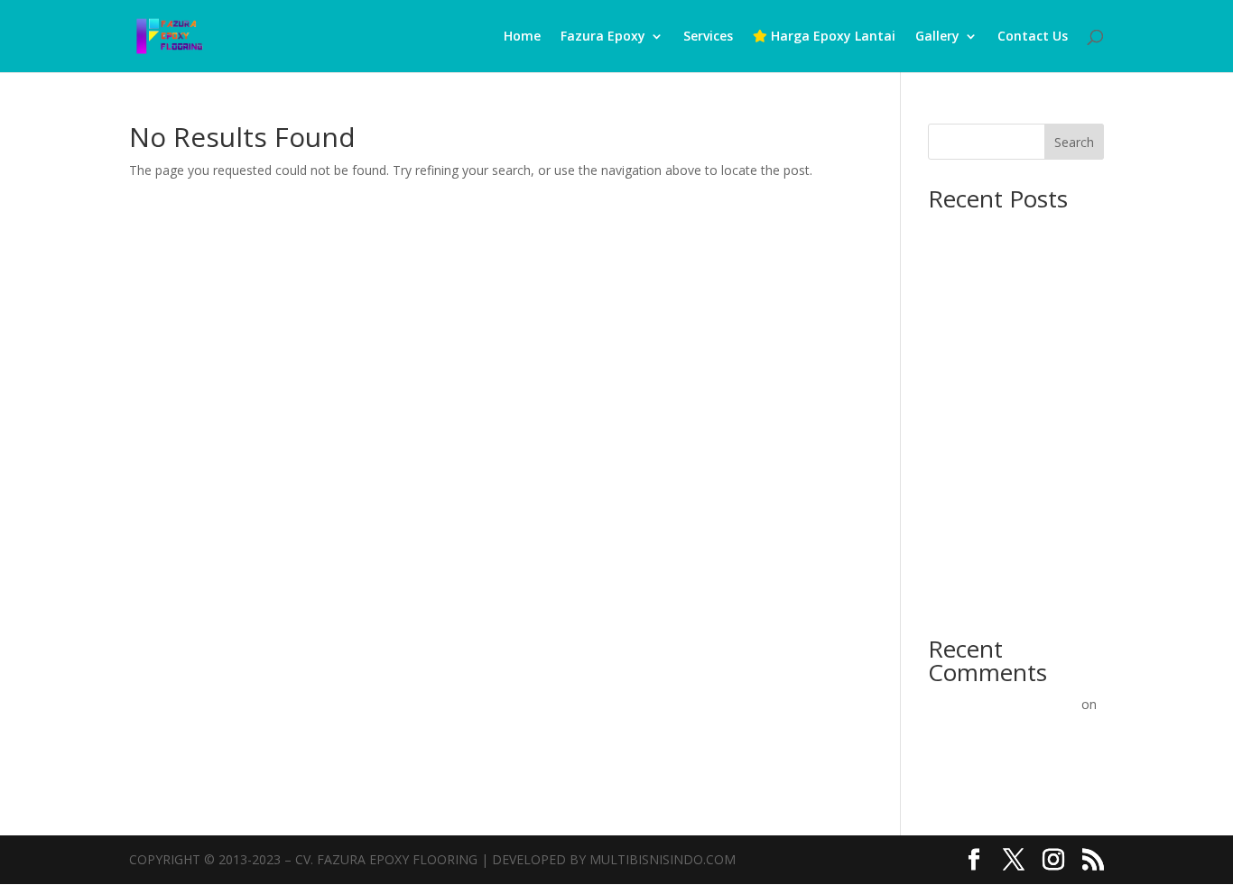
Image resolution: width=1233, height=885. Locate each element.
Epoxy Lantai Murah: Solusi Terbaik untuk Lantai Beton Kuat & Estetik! (1007, 577)
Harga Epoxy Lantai (831, 37)
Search (1074, 142)
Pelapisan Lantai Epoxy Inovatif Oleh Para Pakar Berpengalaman (999, 749)
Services (708, 37)
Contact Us (1032, 37)
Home (522, 37)
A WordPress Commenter (1003, 704)
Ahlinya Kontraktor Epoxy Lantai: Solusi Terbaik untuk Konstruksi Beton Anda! (1008, 343)
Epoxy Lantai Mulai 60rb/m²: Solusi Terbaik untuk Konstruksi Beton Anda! (1009, 506)
